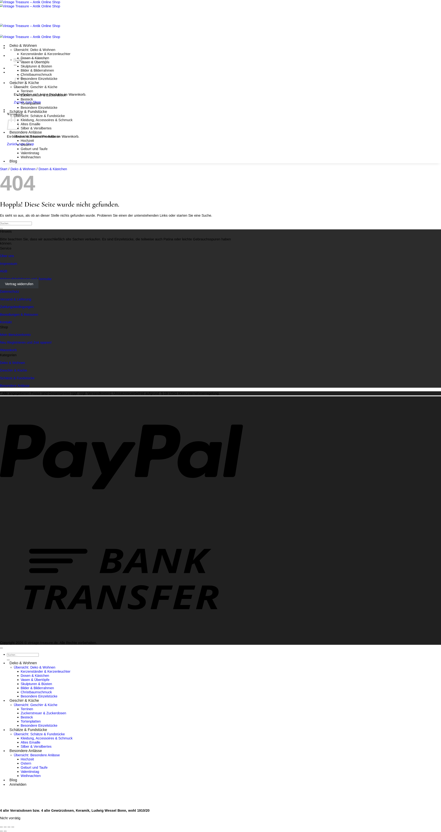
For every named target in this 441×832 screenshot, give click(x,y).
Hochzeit (27, 140)
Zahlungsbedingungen (17, 307)
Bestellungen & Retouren (19, 314)
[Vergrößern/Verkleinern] (1, 827)
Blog (13, 161)
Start (3, 169)
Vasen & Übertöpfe (35, 62)
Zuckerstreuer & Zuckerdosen (43, 95)
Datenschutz (9, 291)
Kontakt (6, 322)
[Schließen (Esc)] (12, 827)
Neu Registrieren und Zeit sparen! (26, 342)
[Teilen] (9, 827)
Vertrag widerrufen (19, 284)
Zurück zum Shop (20, 144)
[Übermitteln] (15, 65)
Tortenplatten (31, 103)
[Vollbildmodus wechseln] (5, 827)
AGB (3, 271)
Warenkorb (8, 350)
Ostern (26, 145)
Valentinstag (30, 153)
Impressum (8, 264)
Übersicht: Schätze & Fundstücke (39, 116)
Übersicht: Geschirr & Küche (35, 87)
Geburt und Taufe (34, 149)
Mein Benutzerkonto (15, 335)
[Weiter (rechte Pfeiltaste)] (5, 831)
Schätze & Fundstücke (28, 111)
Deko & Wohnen (23, 45)
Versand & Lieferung (15, 299)
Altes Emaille (30, 124)
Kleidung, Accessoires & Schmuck (47, 120)
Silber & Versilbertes (36, 128)
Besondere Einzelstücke (39, 79)
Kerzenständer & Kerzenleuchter (45, 54)
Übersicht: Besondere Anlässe (37, 136)
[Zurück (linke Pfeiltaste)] (1, 831)
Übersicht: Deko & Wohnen (34, 50)
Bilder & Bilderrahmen (37, 70)
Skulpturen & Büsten (36, 66)
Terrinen (27, 91)
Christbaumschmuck (36, 74)
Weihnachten (31, 157)
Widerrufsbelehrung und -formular (26, 279)
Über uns (7, 256)
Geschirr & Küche (13, 370)
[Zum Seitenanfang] (1, 648)
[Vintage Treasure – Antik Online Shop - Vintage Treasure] (30, 4)
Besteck (27, 99)
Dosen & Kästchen (35, 58)
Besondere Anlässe (25, 132)
